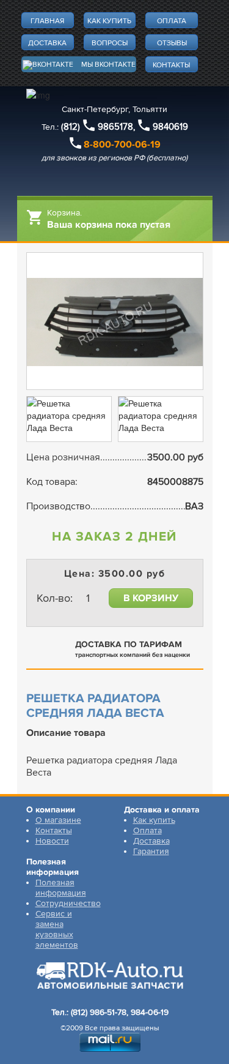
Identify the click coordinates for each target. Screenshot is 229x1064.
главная (47, 21)
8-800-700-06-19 (122, 144)
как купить (109, 21)
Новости (52, 841)
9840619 (170, 126)
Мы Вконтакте (108, 64)
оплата (171, 21)
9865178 (115, 126)
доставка (47, 43)
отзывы (172, 43)
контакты (171, 65)
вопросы (110, 43)
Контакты (53, 830)
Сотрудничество (68, 903)
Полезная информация (60, 887)
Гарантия (151, 851)
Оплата (147, 830)
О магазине (58, 820)
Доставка (151, 841)
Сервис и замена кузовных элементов (56, 929)
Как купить (154, 820)
